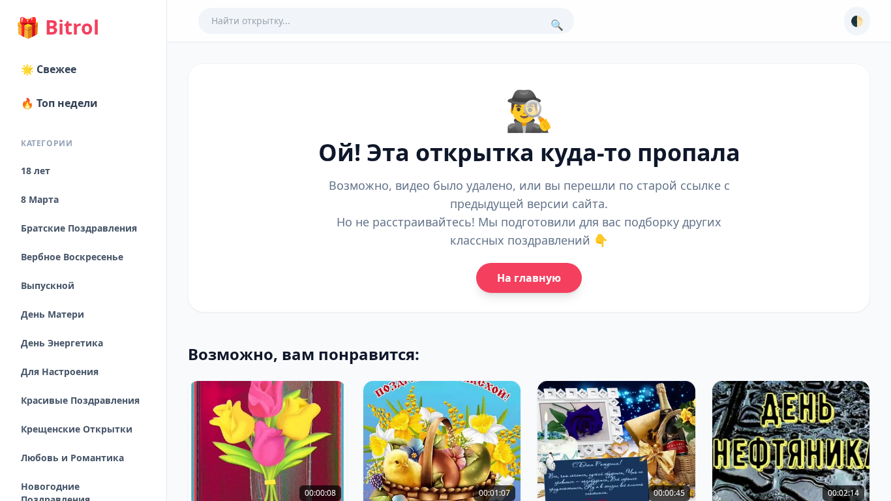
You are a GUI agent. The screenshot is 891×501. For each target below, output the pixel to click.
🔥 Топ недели (59, 103)
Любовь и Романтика (72, 457)
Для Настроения (59, 371)
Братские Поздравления (79, 228)
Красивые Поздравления (80, 400)
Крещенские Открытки (76, 429)
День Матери (52, 314)
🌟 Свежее (48, 69)
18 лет (35, 170)
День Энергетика (62, 343)
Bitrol (57, 27)
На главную (529, 278)
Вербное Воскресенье (72, 256)
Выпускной (47, 285)
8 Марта (40, 199)
